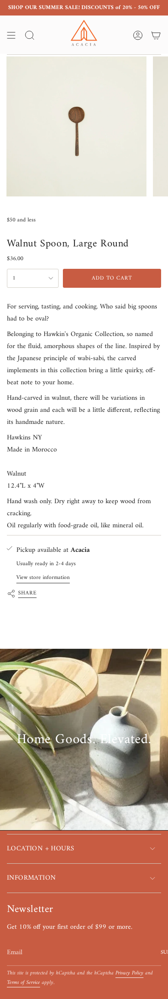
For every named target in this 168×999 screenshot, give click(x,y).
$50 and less (21, 220)
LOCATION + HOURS (40, 849)
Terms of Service (23, 982)
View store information (43, 577)
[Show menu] (11, 35)
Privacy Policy (129, 973)
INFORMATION (31, 878)
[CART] (156, 35)
